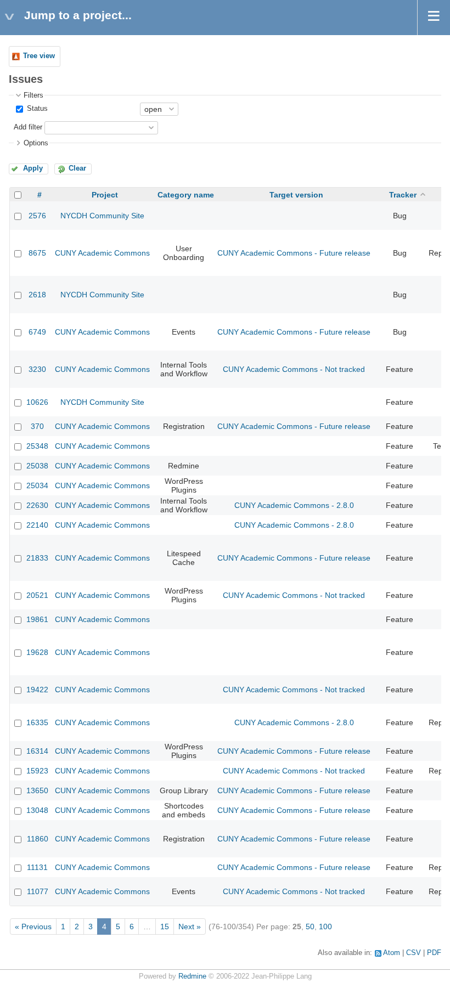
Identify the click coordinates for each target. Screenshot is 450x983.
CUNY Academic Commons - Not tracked (294, 369)
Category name (186, 194)
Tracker (403, 194)
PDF (434, 953)
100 (325, 926)
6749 (37, 331)
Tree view (39, 56)
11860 (37, 838)
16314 (37, 751)
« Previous (33, 926)
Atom (391, 953)
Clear (77, 168)
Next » (189, 926)
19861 (37, 619)
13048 (37, 810)
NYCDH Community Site (102, 215)
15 (164, 926)
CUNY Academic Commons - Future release (293, 252)
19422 (37, 689)
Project (105, 194)
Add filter (28, 127)
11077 (37, 891)
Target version (296, 194)
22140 (37, 525)
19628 (37, 652)
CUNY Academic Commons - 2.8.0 (294, 505)
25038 (37, 465)
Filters (33, 95)
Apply (33, 168)
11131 (37, 867)
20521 (37, 595)
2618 (37, 294)
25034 (37, 485)
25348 (37, 446)
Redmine (192, 976)
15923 (37, 770)
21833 (37, 557)
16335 (37, 722)
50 (310, 926)
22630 (37, 505)
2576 (37, 215)
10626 (37, 402)
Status (36, 108)
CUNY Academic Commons (102, 252)
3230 (37, 369)
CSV (413, 953)
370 (37, 426)
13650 (37, 790)
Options (36, 143)
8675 (37, 252)
